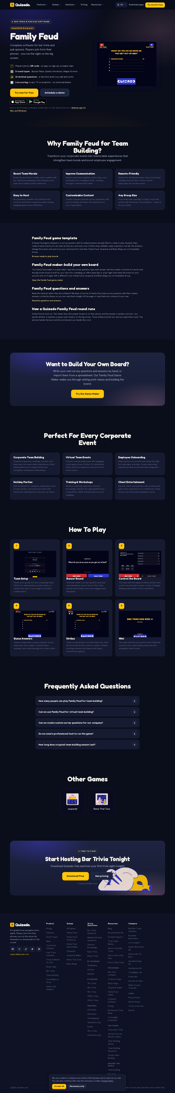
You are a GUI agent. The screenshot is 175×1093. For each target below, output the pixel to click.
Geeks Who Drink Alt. (136, 948)
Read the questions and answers (46, 300)
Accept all (59, 1086)
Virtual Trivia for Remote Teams (115, 1035)
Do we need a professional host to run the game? (87, 733)
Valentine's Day (94, 1022)
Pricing (84, 4)
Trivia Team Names (113, 942)
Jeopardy (71, 951)
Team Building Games (114, 1042)
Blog (110, 928)
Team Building (52, 975)
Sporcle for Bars (135, 981)
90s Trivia (91, 992)
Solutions (69, 4)
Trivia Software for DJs (53, 961)
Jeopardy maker (115, 987)
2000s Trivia (92, 996)
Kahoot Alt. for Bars (135, 955)
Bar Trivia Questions (91, 931)
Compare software (112, 1000)
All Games (71, 928)
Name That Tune (74, 959)
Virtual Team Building (113, 1056)
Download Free (75, 875)
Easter (90, 1026)
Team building (114, 1070)
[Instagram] (19, 949)
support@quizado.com (19, 954)
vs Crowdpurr (134, 942)
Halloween (92, 1014)
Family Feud (72, 932)
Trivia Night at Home (52, 980)
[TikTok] (25, 949)
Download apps (136, 4)
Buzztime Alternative (133, 937)
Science (90, 969)
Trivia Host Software (51, 946)
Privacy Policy (134, 997)
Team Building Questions (114, 1049)
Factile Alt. (133, 976)
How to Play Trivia (116, 962)
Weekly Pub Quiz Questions (94, 939)
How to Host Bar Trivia (115, 949)
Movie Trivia (92, 956)
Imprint (131, 1010)
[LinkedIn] (39, 949)
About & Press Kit (115, 932)
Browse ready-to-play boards (45, 256)
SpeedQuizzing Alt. (134, 962)
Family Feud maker (113, 993)
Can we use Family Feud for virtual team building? (87, 711)
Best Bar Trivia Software (134, 930)
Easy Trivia (92, 951)
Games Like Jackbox (51, 988)
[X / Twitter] (32, 949)
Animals (90, 974)
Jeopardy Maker (74, 955)
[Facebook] (12, 949)
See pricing (101, 875)
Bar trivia (112, 1074)
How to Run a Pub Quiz (115, 956)
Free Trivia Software (51, 954)
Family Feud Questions (72, 938)
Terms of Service (135, 1006)
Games (55, 4)
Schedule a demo (55, 92)
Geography (92, 965)
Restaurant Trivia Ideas (115, 1011)
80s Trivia (91, 987)
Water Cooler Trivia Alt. (134, 986)
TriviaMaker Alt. (135, 972)
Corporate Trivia (115, 1029)
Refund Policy (134, 1002)
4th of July (92, 1031)
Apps (48, 941)
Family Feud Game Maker (72, 945)
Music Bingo (72, 964)
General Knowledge (92, 946)
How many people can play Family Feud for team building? (87, 700)
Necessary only (77, 1086)
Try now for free (155, 5)
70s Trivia (91, 983)
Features (41, 4)
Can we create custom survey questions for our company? (87, 722)
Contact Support (115, 937)
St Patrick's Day (94, 1035)
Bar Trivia (50, 971)
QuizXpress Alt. (135, 968)
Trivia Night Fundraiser (113, 1018)
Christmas (91, 1009)
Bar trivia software (112, 973)
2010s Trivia (92, 1000)
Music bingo (113, 983)
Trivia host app (114, 979)
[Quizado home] (20, 5)
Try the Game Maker (87, 393)
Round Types (52, 937)
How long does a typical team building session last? (87, 744)
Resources (96, 4)
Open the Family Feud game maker (47, 280)
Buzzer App (51, 966)
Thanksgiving (93, 1018)
